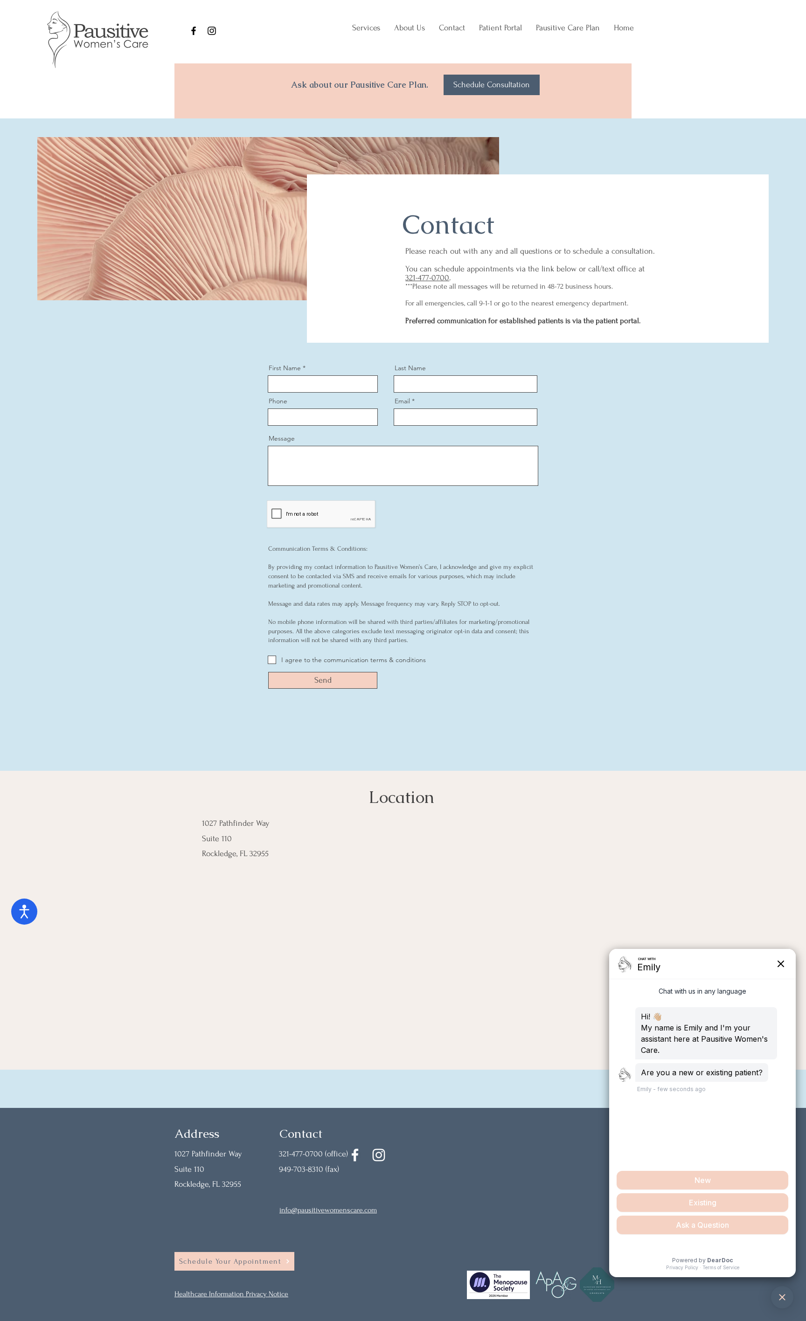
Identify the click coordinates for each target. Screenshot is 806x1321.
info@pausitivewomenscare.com (328, 1210)
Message (282, 438)
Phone (278, 401)
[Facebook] (193, 30)
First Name (285, 368)
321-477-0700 (427, 277)
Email (402, 401)
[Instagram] (211, 30)
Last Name (410, 368)
